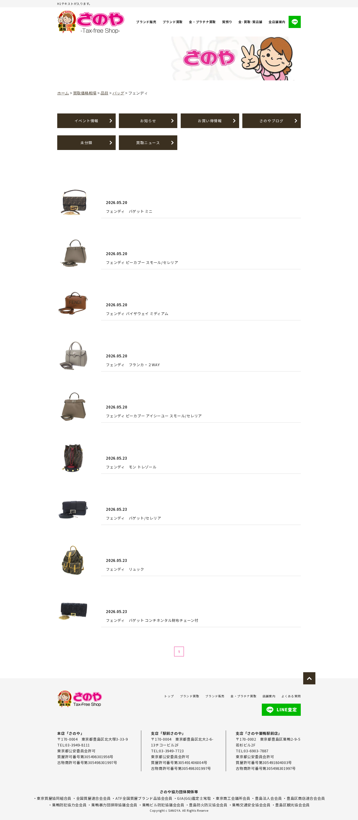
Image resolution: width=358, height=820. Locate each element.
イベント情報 (87, 120)
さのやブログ (271, 120)
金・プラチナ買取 (202, 21)
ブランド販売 (146, 21)
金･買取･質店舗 (250, 21)
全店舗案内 (277, 21)
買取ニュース (148, 142)
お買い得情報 (210, 120)
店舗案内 (269, 696)
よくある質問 (291, 696)
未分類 (86, 142)
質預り (227, 21)
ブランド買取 (173, 21)
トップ (169, 696)
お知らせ (148, 120)
